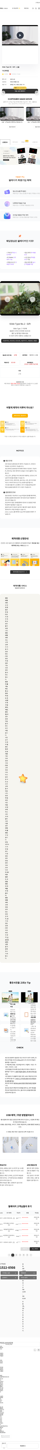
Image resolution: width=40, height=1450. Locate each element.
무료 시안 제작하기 (20, 91)
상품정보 (5, 142)
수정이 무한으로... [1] (9, 1218)
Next (37, 92)
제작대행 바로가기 (19, 572)
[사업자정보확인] (1, 1415)
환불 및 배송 (25, 142)
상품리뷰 (34, 141)
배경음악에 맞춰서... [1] (9, 1230)
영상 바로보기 (12, 127)
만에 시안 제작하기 (20, 88)
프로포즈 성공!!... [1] (9, 1242)
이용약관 (1, 1424)
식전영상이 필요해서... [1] (9, 1236)
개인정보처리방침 (1, 1419)
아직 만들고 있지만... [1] (9, 1224)
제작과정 (15, 142)
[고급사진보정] (7, 940)
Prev (3, 92)
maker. (4, 8)
